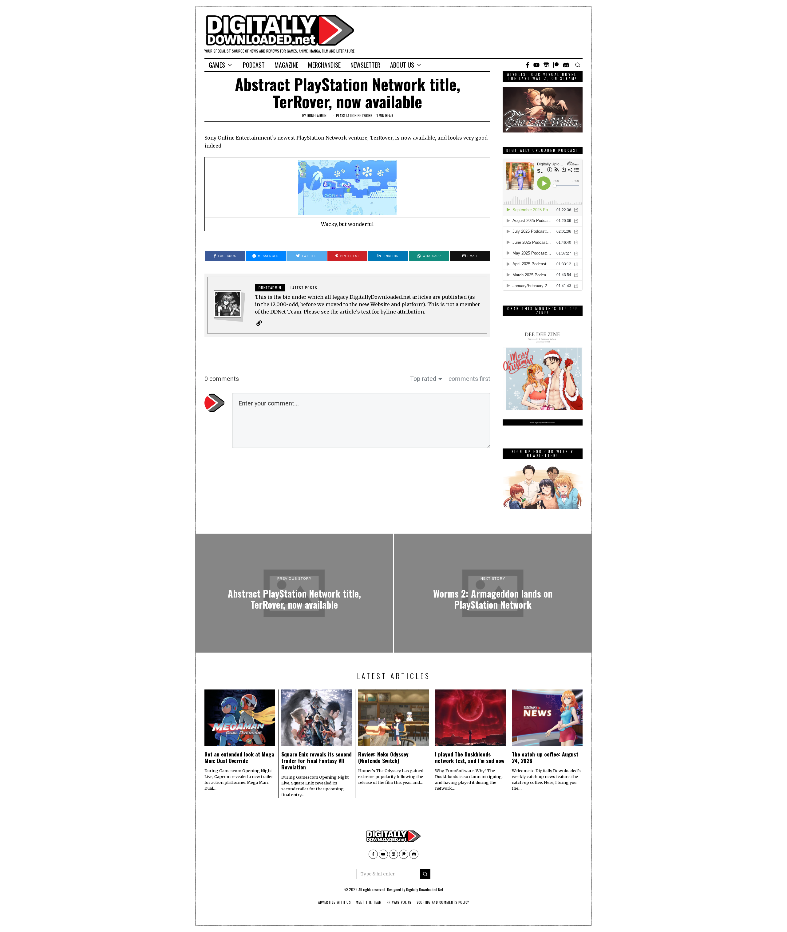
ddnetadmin (316, 115)
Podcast (254, 64)
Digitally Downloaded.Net (424, 889)
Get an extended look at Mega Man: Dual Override (239, 757)
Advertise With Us (334, 902)
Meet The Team (369, 902)
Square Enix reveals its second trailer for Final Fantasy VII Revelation (316, 760)
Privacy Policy (399, 902)
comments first (469, 378)
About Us (402, 64)
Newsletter (365, 64)
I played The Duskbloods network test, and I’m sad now (469, 757)
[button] (425, 874)
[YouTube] (536, 65)
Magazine (286, 64)
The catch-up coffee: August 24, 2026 (545, 757)
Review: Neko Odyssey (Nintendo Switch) (383, 757)
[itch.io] (546, 65)
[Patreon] (556, 65)
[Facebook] (527, 65)
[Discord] (566, 65)
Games (217, 64)
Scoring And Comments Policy (443, 902)
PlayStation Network (354, 115)
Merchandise (324, 64)
